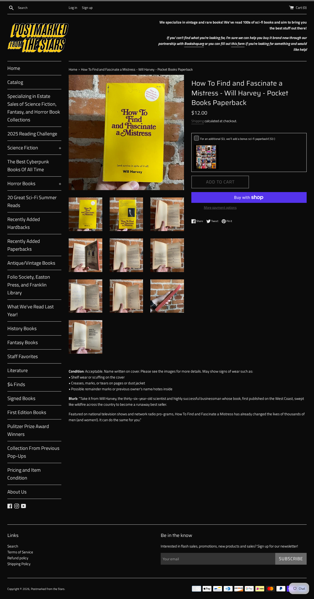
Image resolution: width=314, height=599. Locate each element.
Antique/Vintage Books (31, 263)
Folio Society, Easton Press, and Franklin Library (28, 284)
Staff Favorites (22, 356)
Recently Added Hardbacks (23, 223)
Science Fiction (34, 147)
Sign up (87, 7)
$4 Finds (16, 384)
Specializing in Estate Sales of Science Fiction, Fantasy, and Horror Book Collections (33, 107)
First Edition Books (26, 412)
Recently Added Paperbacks (23, 245)
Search (12, 546)
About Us (16, 491)
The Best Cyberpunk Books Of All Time (28, 165)
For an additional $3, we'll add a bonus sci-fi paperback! (237, 138)
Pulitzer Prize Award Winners (28, 430)
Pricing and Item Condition (24, 474)
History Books (22, 328)
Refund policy (17, 558)
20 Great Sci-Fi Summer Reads (32, 201)
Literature (17, 370)
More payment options (220, 207)
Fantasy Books (22, 342)
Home (13, 68)
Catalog (15, 82)
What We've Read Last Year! (30, 310)
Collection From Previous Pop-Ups (33, 452)
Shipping (197, 120)
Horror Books (34, 183)
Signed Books (21, 398)
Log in (73, 7)
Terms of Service (20, 552)
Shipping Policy (18, 564)
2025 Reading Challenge (32, 133)
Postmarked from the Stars (48, 588)
